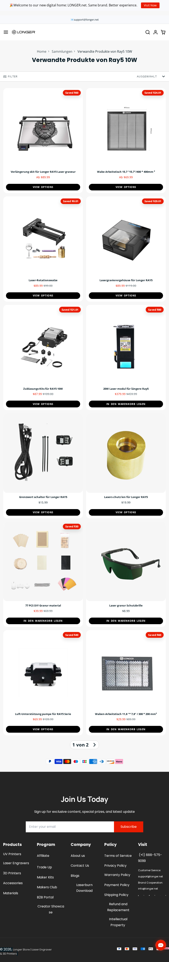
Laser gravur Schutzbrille (126, 574)
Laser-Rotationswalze (43, 249)
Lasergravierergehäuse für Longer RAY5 (126, 249)
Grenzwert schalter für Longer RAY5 (43, 466)
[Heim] (23, 32)
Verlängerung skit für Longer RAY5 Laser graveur (43, 140)
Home (41, 51)
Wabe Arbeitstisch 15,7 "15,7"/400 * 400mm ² (126, 140)
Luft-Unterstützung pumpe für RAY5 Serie (43, 682)
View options (43, 187)
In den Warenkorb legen (126, 404)
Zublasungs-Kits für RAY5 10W (43, 357)
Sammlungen (62, 51)
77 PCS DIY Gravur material (43, 574)
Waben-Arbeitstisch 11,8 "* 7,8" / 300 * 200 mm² (126, 682)
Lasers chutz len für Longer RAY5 (126, 466)
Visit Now (150, 5)
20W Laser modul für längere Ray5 (126, 357)
